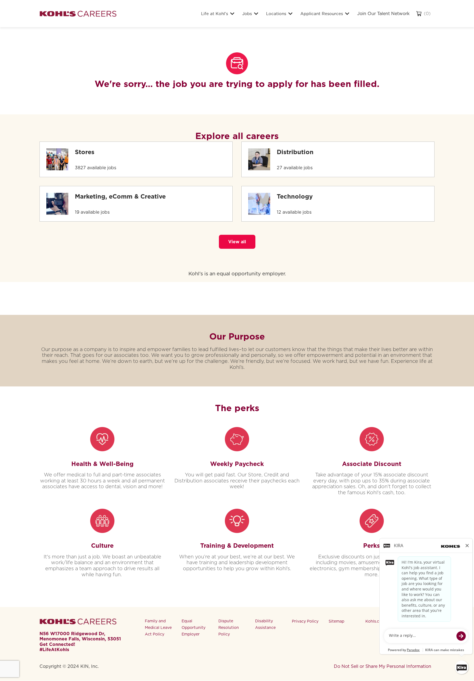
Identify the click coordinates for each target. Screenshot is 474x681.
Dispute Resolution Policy (228, 627)
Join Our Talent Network (383, 13)
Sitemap (336, 621)
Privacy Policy (305, 621)
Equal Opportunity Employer (193, 627)
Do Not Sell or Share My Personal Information (382, 666)
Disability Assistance (265, 624)
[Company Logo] (78, 13)
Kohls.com (375, 621)
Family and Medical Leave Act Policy (158, 627)
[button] (237, 242)
